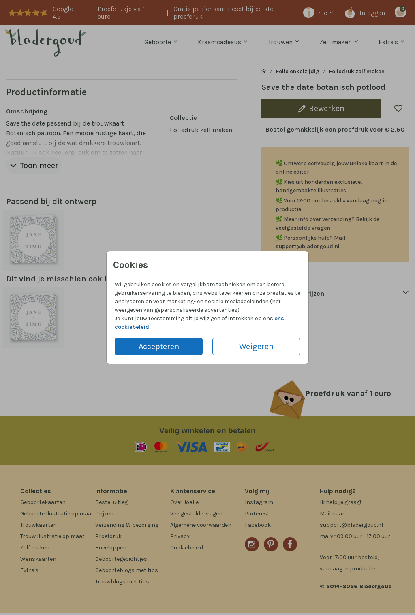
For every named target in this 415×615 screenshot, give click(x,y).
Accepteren (159, 346)
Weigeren (256, 346)
